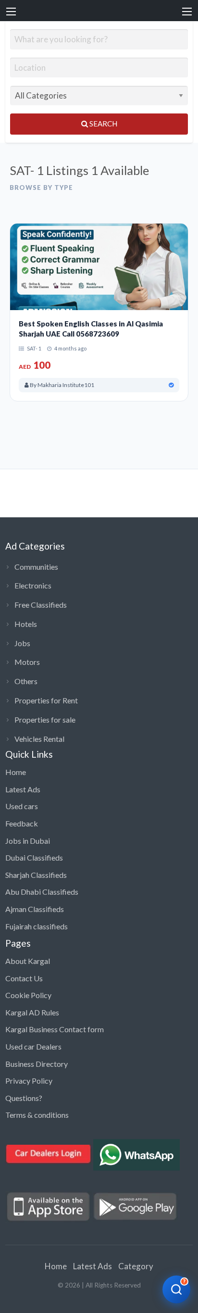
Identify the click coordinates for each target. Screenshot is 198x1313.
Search (102, 123)
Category (135, 1266)
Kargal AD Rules (32, 1012)
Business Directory (36, 1063)
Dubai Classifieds (34, 857)
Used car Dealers (33, 1046)
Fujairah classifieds (36, 926)
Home (15, 771)
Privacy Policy (28, 1080)
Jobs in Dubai (27, 840)
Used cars (21, 806)
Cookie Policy (28, 995)
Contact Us (24, 978)
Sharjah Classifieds (36, 874)
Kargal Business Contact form (54, 1029)
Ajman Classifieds (34, 908)
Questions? (23, 1097)
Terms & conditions (37, 1114)
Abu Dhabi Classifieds (41, 891)
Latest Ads (22, 789)
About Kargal (27, 960)
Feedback (21, 823)
